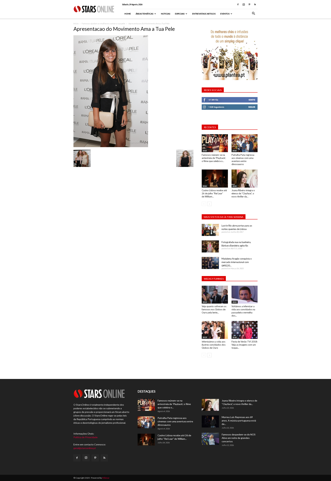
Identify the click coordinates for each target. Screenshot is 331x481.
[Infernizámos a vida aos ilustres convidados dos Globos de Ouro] (215, 330)
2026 (205, 151)
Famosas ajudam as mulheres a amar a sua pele (103, 23)
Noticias (165, 13)
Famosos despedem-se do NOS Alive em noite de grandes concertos (238, 438)
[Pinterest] (249, 4)
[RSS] (255, 4)
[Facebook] (237, 4)
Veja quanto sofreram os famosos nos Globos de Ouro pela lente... (214, 309)
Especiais (179, 13)
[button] (253, 13)
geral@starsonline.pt (84, 448)
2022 (235, 302)
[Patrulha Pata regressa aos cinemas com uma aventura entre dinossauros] (245, 143)
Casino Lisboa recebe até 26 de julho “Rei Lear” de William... (214, 193)
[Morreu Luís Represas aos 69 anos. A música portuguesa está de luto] (210, 421)
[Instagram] (243, 4)
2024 (205, 302)
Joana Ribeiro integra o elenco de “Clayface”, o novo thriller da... (243, 193)
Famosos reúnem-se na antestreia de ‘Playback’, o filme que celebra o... (214, 158)
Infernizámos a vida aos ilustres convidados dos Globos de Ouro (213, 344)
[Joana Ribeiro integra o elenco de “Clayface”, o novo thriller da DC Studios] (245, 178)
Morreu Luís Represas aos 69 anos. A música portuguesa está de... (239, 420)
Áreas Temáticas (144, 13)
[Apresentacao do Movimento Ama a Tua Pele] (110, 146)
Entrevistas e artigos (203, 13)
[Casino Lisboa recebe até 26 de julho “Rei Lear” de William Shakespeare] (215, 178)
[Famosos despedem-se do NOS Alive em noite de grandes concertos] (210, 439)
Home (127, 13)
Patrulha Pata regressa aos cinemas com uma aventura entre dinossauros (175, 421)
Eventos (224, 13)
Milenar (105, 478)
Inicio (75, 23)
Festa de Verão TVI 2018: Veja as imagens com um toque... (245, 344)
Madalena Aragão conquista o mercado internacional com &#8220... (237, 262)
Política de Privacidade (85, 437)
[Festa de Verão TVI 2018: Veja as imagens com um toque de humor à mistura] (245, 330)
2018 (235, 337)
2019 (205, 337)
